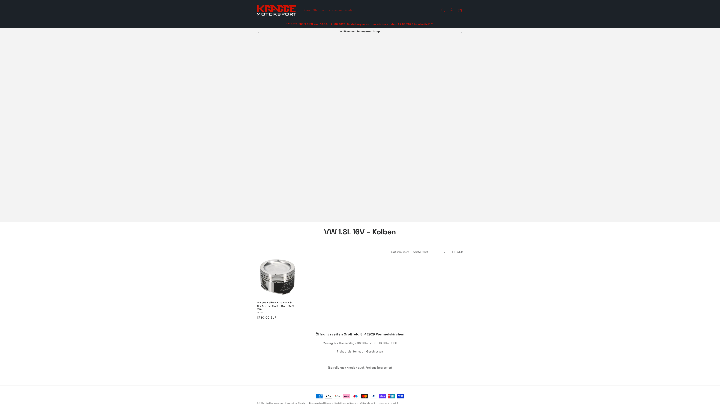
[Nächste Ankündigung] (462, 31)
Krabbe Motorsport (275, 403)
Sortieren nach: (400, 252)
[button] (443, 10)
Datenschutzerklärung (320, 402)
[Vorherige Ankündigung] (258, 31)
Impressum (384, 402)
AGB (395, 402)
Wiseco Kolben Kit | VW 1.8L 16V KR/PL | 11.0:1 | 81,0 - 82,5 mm (275, 305)
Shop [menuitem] (316, 10)
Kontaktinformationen (345, 402)
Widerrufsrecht (367, 402)
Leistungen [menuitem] (335, 10)
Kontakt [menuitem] (350, 10)
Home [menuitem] (306, 10)
